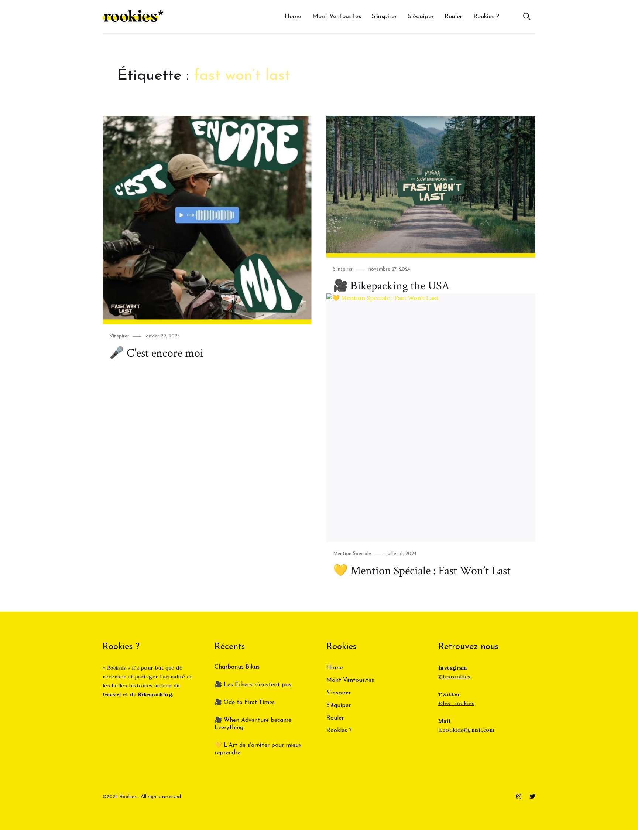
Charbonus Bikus (237, 667)
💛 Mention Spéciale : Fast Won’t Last (422, 570)
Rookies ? (486, 16)
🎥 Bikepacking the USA (391, 285)
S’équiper (421, 16)
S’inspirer (384, 16)
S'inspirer (119, 336)
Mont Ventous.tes (336, 16)
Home (293, 16)
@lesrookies (454, 676)
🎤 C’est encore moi (156, 353)
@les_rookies (456, 703)
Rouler (453, 16)
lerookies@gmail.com (466, 730)
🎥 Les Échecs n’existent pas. (253, 685)
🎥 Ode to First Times (245, 702)
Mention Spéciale (352, 553)
